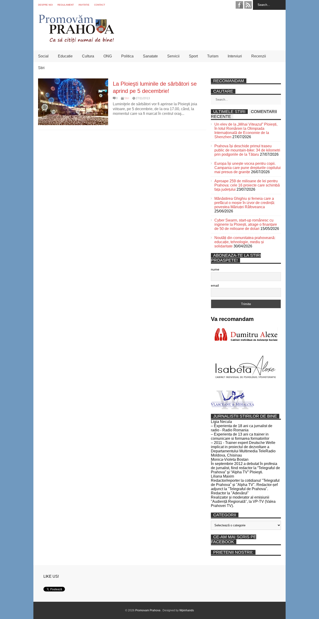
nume (215, 269)
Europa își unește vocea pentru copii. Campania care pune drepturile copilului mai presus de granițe (247, 168)
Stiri (41, 68)
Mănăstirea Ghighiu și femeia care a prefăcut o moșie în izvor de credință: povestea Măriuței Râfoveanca (244, 203)
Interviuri (235, 56)
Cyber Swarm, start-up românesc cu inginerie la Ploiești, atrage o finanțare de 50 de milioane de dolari (245, 224)
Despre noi (45, 5)
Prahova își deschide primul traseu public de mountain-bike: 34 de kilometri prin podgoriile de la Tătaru (247, 150)
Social (43, 56)
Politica (127, 56)
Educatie (65, 56)
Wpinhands (186, 610)
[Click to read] (73, 101)
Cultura (88, 56)
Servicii (173, 56)
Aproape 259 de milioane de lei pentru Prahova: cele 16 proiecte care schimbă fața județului (247, 185)
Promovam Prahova (148, 610)
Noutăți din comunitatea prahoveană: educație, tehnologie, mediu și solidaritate (244, 242)
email (215, 285)
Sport (193, 56)
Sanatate (150, 56)
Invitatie (83, 5)
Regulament (65, 5)
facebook (239, 5)
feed (248, 5)
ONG (107, 56)
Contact (99, 5)
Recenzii (258, 56)
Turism (212, 56)
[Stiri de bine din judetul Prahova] (76, 41)
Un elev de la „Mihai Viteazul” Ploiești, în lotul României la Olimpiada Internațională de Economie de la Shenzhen (245, 130)
